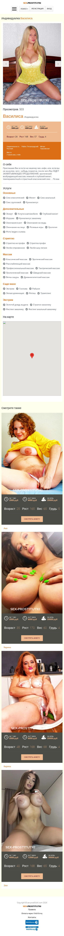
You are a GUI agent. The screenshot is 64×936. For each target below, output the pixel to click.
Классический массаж (16, 259)
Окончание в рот (14, 223)
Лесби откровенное (15, 248)
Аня (5, 528)
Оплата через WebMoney (32, 913)
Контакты (32, 917)
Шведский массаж (42, 273)
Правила (32, 910)
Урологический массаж (17, 273)
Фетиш (32, 293)
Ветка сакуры (12, 277)
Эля (6, 885)
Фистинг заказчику (15, 309)
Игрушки (10, 218)
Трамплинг (45, 293)
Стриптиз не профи (15, 243)
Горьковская (45, 149)
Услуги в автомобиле (28, 214)
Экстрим (10, 288)
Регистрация (37, 9)
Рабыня (36, 288)
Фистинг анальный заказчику (42, 309)
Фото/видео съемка (15, 231)
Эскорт (9, 214)
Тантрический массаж (49, 268)
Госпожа (23, 288)
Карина (7, 647)
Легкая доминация (15, 293)
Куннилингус (32, 202)
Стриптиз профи (38, 243)
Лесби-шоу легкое (38, 248)
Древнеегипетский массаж (36, 277)
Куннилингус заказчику (30, 218)
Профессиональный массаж (20, 268)
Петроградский (32, 147)
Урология (52, 227)
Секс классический (15, 197)
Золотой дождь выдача (17, 304)
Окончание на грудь (36, 223)
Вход (49, 9)
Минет (32, 197)
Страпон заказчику (42, 304)
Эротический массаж (42, 259)
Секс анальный (47, 197)
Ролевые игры (36, 227)
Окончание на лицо (15, 227)
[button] (32, 356)
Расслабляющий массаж (18, 264)
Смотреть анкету (32, 519)
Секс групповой (13, 202)
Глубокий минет (50, 214)
